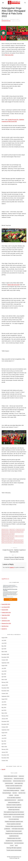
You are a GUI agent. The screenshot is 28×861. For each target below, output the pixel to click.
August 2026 (4, 637)
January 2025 (5, 685)
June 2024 (4, 704)
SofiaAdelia (6, 19)
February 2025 (5, 682)
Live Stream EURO (6, 607)
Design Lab (16, 858)
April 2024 (4, 710)
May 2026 (4, 646)
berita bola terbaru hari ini (19, 780)
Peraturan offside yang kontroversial (14, 826)
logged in (12, 567)
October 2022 (5, 760)
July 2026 (4, 640)
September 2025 (5, 662)
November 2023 (5, 724)
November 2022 (5, 757)
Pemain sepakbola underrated (14, 823)
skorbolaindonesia (6, 20)
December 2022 (5, 755)
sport (16, 845)
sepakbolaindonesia (13, 835)
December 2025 (5, 654)
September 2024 (5, 696)
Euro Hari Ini (4, 617)
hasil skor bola (20, 529)
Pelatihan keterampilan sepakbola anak (14, 821)
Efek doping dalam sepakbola (14, 788)
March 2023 (4, 746)
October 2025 (5, 660)
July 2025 (4, 668)
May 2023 (4, 741)
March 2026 (4, 651)
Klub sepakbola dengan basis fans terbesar (14, 812)
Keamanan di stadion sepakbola (14, 804)
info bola (17, 795)
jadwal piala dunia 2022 (14, 284)
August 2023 (4, 732)
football (22, 790)
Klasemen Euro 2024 (6, 623)
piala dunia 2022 (19, 540)
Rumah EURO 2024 (6, 604)
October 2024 (5, 693)
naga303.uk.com (5, 578)
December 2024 (5, 687)
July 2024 (4, 701)
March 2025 (4, 679)
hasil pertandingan (7, 792)
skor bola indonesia (7, 542)
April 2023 (4, 743)
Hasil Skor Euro (5, 626)
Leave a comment (16, 20)
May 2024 (4, 707)
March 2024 (4, 713)
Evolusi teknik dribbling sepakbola (11, 790)
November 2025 (5, 657)
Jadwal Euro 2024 (6, 620)
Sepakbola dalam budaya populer (14, 831)
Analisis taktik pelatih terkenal (10, 776)
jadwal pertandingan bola (17, 531)
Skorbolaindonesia (18, 542)
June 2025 (4, 671)
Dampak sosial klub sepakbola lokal (14, 785)
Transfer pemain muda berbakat (14, 850)
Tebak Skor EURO (6, 615)
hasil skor (12, 529)
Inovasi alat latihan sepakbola (13, 797)
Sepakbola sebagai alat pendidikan (14, 840)
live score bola (19, 536)
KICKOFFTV (4, 628)
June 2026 (4, 643)
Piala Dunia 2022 (9, 55)
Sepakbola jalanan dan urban (13, 838)
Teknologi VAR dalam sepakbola (14, 847)
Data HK (3, 769)
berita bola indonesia (18, 778)
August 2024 (4, 699)
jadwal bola (5, 531)
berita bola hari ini (8, 778)
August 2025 (4, 665)
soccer (11, 845)
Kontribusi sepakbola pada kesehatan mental (14, 814)
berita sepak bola (19, 783)
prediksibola (7, 828)
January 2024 (5, 718)
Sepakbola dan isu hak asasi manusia (14, 833)
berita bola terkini (9, 783)
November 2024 (5, 690)
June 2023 (4, 738)
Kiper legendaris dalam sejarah (14, 807)
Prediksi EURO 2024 (6, 612)
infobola (11, 795)
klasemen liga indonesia (8, 536)
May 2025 (4, 674)
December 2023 (5, 721)
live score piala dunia (7, 540)
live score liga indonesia (8, 538)
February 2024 (5, 715)
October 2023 (5, 727)
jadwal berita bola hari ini (10, 800)
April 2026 (4, 648)
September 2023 (5, 729)
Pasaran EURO (5, 609)
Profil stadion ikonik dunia (17, 828)
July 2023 (4, 735)
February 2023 (5, 749)
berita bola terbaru (7, 780)
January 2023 (5, 752)
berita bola (5, 529)
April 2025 (4, 676)
